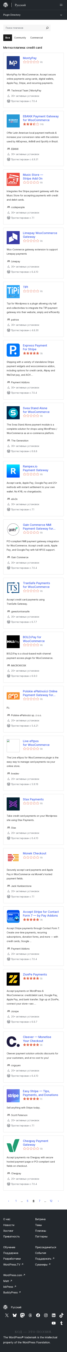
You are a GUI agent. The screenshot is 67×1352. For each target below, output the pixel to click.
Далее (58, 1201)
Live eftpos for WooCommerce (36, 743)
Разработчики (12, 1258)
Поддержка (10, 1253)
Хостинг (8, 1230)
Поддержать (45, 1258)
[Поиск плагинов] (47, 28)
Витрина (40, 1219)
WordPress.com (14, 1275)
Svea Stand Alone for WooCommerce (36, 410)
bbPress (9, 1286)
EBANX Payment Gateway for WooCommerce (41, 118)
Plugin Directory (11, 14)
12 (51, 1201)
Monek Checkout (34, 853)
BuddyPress (12, 1292)
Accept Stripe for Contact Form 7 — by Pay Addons (41, 913)
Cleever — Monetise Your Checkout (37, 1038)
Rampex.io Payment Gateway (35, 468)
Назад (9, 1201)
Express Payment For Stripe (35, 347)
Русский (16, 1307)
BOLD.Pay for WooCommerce (34, 639)
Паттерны (41, 1236)
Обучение (9, 1247)
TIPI (25, 287)
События (40, 1253)
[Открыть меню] (62, 5)
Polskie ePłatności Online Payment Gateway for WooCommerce (40, 693)
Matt (7, 1281)
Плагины (40, 1230)
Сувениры (43, 1264)
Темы (38, 1225)
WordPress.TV (13, 1264)
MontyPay (30, 58)
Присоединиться (45, 1247)
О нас (6, 1219)
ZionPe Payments (35, 974)
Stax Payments (33, 799)
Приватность (11, 1236)
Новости (8, 1225)
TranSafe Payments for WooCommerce (36, 585)
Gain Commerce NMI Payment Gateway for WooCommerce (38, 527)
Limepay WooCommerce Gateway (40, 234)
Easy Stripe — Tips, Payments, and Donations (40, 1093)
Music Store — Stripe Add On (33, 176)
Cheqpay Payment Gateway (35, 1142)
